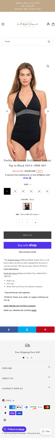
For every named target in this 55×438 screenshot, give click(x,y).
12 (31, 191)
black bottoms (13, 269)
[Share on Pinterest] (45, 330)
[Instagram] (5, 420)
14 (39, 191)
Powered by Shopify (35, 433)
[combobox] (27, 41)
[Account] (48, 24)
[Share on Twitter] (27, 330)
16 (47, 191)
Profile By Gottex (14, 260)
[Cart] (53, 24)
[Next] (47, 111)
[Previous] (7, 111)
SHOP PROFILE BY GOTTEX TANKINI (19, 306)
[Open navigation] (8, 24)
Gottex (6, 269)
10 (23, 191)
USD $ (8, 400)
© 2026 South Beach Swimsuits (14, 433)
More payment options (27, 251)
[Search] (49, 41)
